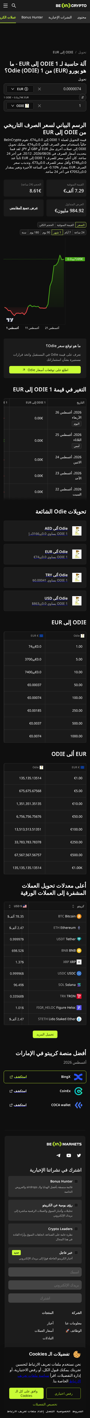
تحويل (82, 52)
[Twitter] (79, 1156)
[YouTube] (69, 1156)
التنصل (50, 1411)
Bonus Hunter (32, 17)
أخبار (50, 1323)
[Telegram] (58, 1156)
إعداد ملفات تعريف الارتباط (25, 1411)
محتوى (81, 17)
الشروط (77, 1411)
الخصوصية (63, 1411)
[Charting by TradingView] (10, 320)
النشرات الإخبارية (60, 17)
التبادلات (48, 1338)
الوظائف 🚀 (74, 1330)
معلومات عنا (73, 1323)
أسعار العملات (44, 1330)
